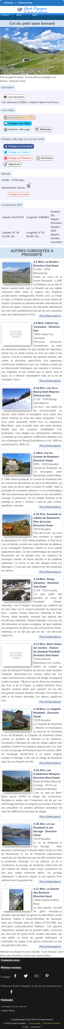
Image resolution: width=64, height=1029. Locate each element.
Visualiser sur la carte (18, 194)
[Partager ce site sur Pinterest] (47, 976)
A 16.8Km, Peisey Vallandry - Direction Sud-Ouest (46, 583)
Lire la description (16, 97)
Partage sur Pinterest (19, 158)
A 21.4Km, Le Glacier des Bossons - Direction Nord (46, 892)
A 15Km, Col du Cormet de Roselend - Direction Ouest (46, 457)
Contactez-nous (10, 960)
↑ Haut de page (34, 1023)
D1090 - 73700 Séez (13, 180)
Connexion (8, 3)
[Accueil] (32, 9)
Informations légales (51, 1023)
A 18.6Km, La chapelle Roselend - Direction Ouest (47, 713)
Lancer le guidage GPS (21, 117)
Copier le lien (14, 164)
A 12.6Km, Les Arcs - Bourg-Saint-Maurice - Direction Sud (47, 392)
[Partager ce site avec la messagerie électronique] (36, 976)
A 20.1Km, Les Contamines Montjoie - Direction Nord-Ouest (47, 774)
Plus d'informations (50, 316)
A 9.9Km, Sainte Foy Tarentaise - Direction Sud (46, 327)
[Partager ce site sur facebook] (15, 976)
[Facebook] (11, 992)
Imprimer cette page (19, 129)
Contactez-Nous (25, 3)
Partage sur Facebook (20, 146)
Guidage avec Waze (19, 123)
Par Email (46, 158)
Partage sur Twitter (18, 152)
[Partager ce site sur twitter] (26, 976)
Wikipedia (45, 129)
